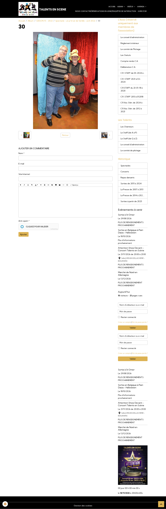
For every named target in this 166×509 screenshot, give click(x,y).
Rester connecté (128, 317)
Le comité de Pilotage (130, 49)
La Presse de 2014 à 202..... (132, 195)
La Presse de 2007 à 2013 (132, 189)
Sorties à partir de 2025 (131, 201)
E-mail (21, 163)
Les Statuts (126, 55)
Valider (133, 328)
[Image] (56, 185)
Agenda (141, 6)
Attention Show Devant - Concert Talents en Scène (131, 249)
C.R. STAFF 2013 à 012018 (132, 96)
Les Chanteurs (127, 126)
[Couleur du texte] (36, 185)
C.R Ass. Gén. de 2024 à (131, 102)
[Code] (63, 185)
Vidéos (130, 6)
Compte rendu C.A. (129, 61)
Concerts (125, 171)
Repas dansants (127, 177)
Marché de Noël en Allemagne (127, 273)
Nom (20, 153)
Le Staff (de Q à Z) (129, 138)
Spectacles (125, 165)
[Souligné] (28, 185)
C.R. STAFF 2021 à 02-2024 (131, 80)
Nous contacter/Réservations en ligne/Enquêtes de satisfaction (105, 11)
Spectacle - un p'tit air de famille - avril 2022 (75, 21)
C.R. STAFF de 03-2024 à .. (133, 73)
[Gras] (20, 185)
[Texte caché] (52, 185)
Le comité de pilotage (130, 150)
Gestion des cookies (83, 505)
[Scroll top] (161, 504)
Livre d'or (142, 11)
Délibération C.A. (128, 67)
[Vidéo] (60, 185)
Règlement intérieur (130, 43)
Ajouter (23, 234)
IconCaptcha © (54, 229)
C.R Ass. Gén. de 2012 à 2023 (131, 110)
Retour (65, 135)
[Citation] (41, 185)
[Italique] (24, 185)
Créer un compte (124, 322)
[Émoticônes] (67, 185)
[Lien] (48, 185)
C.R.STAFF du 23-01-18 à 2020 (132, 89)
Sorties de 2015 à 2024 (131, 183)
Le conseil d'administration (132, 37)
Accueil (112, 6)
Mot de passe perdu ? (140, 322)
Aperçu (75, 185)
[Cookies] (5, 504)
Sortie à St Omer (126, 214)
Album (120, 6)
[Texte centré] (45, 185)
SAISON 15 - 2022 (44, 21)
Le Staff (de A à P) (129, 132)
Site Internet (24, 174)
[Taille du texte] (32, 185)
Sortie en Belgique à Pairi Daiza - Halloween (130, 231)
